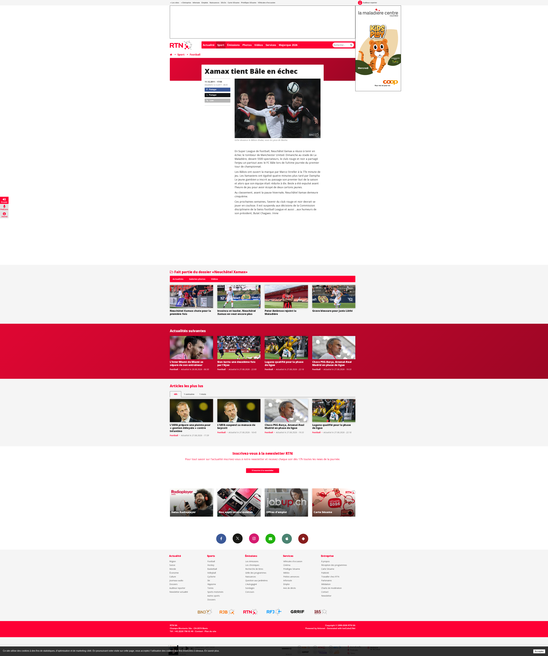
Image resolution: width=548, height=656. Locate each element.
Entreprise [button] (186, 3)
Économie (174, 573)
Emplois (205, 3)
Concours (249, 592)
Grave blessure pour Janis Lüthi (332, 310)
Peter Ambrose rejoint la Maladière (280, 312)
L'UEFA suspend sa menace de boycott (236, 426)
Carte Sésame (233, 3)
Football (195, 54)
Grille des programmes (255, 573)
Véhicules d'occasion (266, 3)
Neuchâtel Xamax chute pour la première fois (190, 312)
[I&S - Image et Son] (321, 611)
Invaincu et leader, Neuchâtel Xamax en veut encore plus (236, 312)
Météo (286, 573)
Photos (247, 45)
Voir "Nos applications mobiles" (191, 502)
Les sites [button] (175, 3)
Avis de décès (289, 588)
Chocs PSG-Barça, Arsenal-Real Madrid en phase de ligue (332, 363)
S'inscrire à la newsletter (262, 470)
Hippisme (211, 584)
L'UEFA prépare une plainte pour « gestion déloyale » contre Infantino (190, 428)
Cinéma (286, 565)
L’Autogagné (251, 584)
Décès (223, 3)
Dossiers (173, 584)
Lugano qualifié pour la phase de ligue (284, 363)
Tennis (210, 588)
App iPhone (287, 539)
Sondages (249, 588)
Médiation (326, 584)
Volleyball (211, 573)
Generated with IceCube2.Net (341, 628)
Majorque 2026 (288, 45)
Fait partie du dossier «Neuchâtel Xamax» (211, 272)
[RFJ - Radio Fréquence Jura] (274, 611)
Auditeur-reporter (370, 3)
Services (271, 45)
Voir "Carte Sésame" (286, 502)
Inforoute (196, 3)
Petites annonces (291, 577)
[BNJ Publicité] (203, 611)
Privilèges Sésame (248, 3)
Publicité (325, 573)
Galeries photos (197, 279)
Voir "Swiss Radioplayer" (333, 502)
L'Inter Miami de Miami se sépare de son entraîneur (186, 363)
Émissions (233, 45)
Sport (220, 45)
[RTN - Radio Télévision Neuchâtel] (250, 611)
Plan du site (210, 631)
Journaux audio (176, 580)
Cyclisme (211, 577)
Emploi (286, 584)
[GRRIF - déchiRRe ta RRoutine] (297, 611)
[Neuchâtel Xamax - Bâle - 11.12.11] (278, 108)
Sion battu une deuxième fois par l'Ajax (236, 363)
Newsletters (270, 539)
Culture (172, 577)
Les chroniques (252, 565)
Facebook (221, 539)
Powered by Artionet (315, 628)
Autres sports (213, 596)
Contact (325, 592)
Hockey (210, 565)
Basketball (212, 569)
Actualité (208, 45)
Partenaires (326, 580)
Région (172, 561)
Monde (172, 569)
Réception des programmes (334, 565)
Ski (208, 580)
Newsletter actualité (178, 592)
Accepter (539, 651)
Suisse (172, 565)
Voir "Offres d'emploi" (239, 502)
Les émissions (251, 561)
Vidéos (258, 45)
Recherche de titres (254, 569)
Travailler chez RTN (330, 577)
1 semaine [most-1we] (189, 394)
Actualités (178, 279)
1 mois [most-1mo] (202, 394)
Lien (211, 100)
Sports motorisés (215, 592)
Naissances (214, 3)
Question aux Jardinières (256, 580)
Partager (212, 89)
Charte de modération (331, 588)
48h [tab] (175, 394)
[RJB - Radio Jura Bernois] (227, 611)
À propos (325, 561)
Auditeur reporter (177, 588)
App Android (303, 539)
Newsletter (326, 596)
